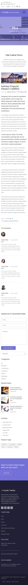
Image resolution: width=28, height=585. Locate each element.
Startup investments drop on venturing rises (16, 408)
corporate (4, 371)
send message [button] (8, 348)
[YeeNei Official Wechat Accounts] (17, 7)
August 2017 (5, 430)
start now (6, 473)
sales (3, 447)
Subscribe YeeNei (5, 534)
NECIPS (3, 531)
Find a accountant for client (9, 554)
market (19, 444)
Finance (16, 221)
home (11, 31)
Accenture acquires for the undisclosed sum (16, 398)
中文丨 (3, 6)
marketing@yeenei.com (9, 4)
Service (3, 522)
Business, (6, 221)
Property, (11, 221)
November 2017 (7, 422)
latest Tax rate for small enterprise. (8, 544)
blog (17, 31)
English (8, 6)
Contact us (3, 525)
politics (3, 373)
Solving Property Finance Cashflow (10, 87)
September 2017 (7, 427)
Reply (2, 241)
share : (3, 218)
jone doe (9, 240)
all (2, 363)
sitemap (8, 581)
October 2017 (6, 425)
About (2, 519)
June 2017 (5, 435)
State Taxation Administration (8, 528)
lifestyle (3, 379)
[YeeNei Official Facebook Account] (14, 7)
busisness (4, 366)
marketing (4, 376)
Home (2, 516)
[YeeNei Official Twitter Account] (19, 7)
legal (3, 581)
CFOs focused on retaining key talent (16, 388)
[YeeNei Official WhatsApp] (12, 7)
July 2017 (5, 433)
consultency (5, 368)
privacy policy (15, 581)
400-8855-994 (6, 2)
